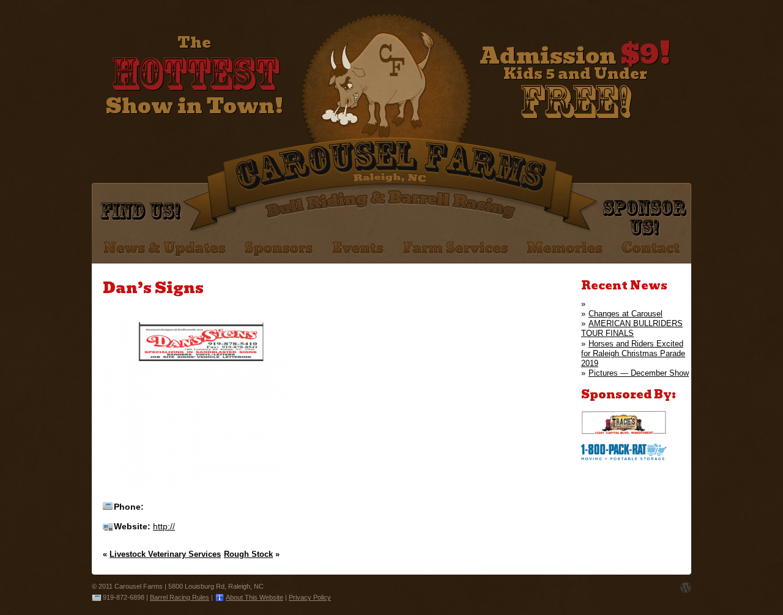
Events (358, 249)
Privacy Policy (310, 597)
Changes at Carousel (625, 313)
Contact (651, 249)
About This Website (254, 597)
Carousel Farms (387, 85)
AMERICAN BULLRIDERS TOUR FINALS (632, 328)
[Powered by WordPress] (685, 587)
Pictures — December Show (638, 373)
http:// (164, 526)
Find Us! (140, 211)
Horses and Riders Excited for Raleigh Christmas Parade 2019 (633, 353)
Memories (565, 249)
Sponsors (278, 249)
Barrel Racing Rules (179, 597)
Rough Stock (248, 554)
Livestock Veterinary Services (165, 554)
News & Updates (164, 249)
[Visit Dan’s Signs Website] (194, 490)
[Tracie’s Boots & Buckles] (624, 431)
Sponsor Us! (644, 217)
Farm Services (455, 249)
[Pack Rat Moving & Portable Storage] (624, 457)
